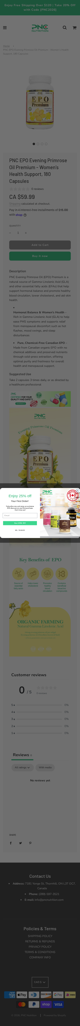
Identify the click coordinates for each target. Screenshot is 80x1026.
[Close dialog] (77, 490)
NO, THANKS (20, 530)
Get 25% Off (20, 523)
